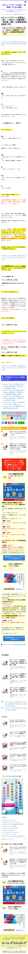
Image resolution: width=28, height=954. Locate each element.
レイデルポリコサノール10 (9, 834)
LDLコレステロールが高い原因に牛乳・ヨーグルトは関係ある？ (18, 732)
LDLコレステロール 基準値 (9, 826)
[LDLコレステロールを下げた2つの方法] (14, 415)
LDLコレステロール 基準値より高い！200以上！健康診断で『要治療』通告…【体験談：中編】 (14, 386)
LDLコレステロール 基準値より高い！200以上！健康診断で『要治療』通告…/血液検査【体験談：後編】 (14, 392)
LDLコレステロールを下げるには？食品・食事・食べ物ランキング (18, 721)
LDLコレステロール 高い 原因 (10, 828)
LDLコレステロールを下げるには (11, 832)
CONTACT (22, 939)
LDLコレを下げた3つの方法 (16, 937)
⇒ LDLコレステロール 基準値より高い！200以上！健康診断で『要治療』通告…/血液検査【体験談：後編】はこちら (13, 43)
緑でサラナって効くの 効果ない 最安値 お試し (14, 836)
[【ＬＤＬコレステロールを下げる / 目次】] (14, 796)
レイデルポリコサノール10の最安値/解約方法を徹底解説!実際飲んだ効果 (18, 744)
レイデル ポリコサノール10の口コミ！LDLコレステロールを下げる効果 (18, 766)
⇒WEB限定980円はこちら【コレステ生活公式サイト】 (15, 638)
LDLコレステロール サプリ (9, 820)
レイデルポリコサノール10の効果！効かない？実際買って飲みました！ (18, 756)
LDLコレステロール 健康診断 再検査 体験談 (13, 824)
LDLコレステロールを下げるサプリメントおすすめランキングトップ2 (18, 433)
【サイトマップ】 (15, 939)
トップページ (6, 937)
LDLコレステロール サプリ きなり (11, 822)
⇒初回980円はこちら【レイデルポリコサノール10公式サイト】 (14, 557)
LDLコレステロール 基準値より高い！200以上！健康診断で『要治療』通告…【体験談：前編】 (14, 398)
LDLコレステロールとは (9, 830)
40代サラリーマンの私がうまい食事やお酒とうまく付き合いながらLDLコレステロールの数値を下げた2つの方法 (18, 861)
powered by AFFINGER (21, 952)
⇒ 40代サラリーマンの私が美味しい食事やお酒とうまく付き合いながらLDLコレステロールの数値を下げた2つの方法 (14, 257)
